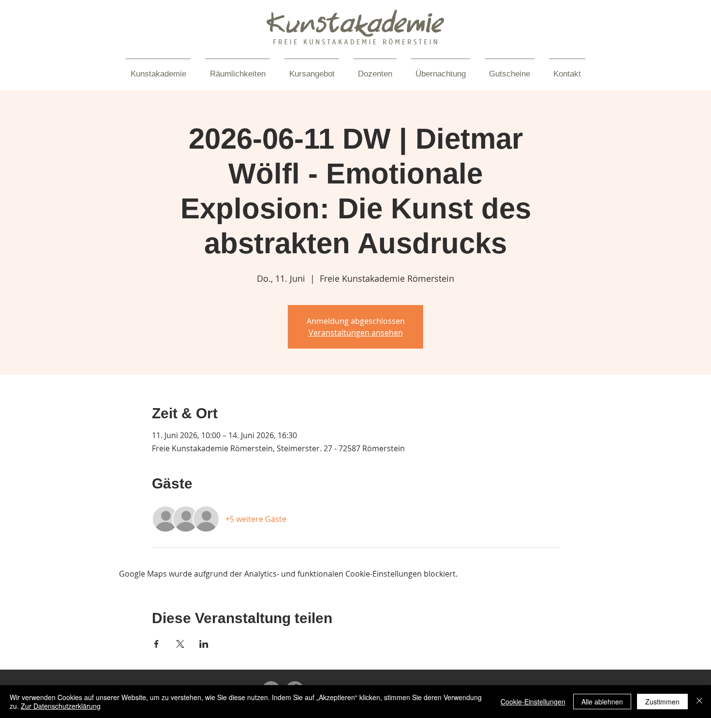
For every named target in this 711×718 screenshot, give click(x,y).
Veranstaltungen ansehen (356, 332)
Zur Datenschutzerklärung (61, 706)
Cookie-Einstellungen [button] (533, 701)
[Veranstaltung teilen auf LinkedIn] (203, 644)
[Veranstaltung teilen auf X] (180, 644)
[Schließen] (699, 701)
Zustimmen (662, 701)
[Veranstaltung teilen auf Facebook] (156, 644)
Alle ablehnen (602, 701)
